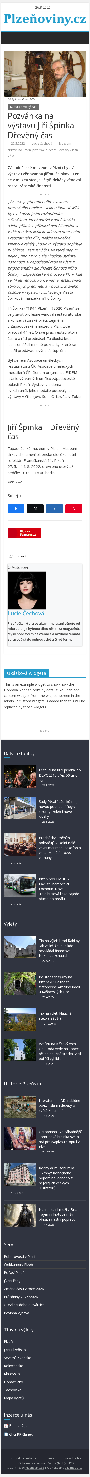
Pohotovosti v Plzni (19, 1256)
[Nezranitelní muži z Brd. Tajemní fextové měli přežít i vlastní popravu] (20, 1206)
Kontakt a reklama (23, 1458)
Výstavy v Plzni (69, 150)
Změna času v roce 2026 (24, 1288)
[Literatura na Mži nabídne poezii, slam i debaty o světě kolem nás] (20, 1098)
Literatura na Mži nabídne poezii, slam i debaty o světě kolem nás (59, 1105)
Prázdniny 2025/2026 (21, 1296)
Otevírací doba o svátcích (24, 1304)
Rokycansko (14, 1365)
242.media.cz (73, 1467)
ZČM (11, 156)
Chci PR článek (21, 1434)
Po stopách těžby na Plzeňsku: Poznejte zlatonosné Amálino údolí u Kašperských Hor (59, 984)
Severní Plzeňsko (18, 1357)
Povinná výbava (16, 1313)
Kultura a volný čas (23, 107)
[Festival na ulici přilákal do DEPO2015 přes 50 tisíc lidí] (20, 767)
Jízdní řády (12, 1280)
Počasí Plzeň (14, 1272)
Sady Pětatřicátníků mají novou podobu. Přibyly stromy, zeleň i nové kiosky (58, 809)
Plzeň (8, 1341)
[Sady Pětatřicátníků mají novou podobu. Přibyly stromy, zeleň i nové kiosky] (20, 799)
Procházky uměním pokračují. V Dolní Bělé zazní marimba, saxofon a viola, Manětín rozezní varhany (60, 847)
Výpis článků (57, 1463)
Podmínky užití (50, 1458)
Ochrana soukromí (31, 1463)
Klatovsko (12, 1373)
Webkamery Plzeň (18, 1264)
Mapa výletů (14, 1398)
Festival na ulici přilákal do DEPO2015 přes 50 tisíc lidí (60, 775)
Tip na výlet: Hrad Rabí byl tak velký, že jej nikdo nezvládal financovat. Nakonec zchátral (59, 948)
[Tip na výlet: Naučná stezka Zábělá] (20, 1010)
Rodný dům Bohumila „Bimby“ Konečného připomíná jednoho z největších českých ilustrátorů (56, 1178)
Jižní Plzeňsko (15, 1349)
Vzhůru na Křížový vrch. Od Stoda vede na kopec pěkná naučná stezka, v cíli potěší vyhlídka (60, 1051)
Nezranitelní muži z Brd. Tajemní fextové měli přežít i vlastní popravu (58, 1214)
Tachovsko (13, 1390)
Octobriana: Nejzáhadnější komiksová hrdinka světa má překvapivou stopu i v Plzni (60, 1139)
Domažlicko (13, 1382)
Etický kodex (72, 1458)
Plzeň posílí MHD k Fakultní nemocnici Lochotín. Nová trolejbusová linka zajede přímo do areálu (59, 889)
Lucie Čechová (42, 143)
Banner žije (18, 1425)
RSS (71, 1463)
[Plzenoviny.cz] (9, 37)
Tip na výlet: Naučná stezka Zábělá (55, 1016)
